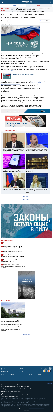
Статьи (14, 5)
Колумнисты (31, 376)
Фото (21, 374)
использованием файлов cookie (36, 408)
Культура (21, 371)
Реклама (12, 379)
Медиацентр (13, 376)
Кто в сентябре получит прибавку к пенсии (23, 9)
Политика (3, 368)
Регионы (3, 376)
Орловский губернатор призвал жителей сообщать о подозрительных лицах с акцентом (12, 255)
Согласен (26, 410)
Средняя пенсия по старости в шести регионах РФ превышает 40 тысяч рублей (31, 8)
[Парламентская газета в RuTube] (50, 371)
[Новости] (42, 21)
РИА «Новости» (15, 71)
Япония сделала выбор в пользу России (23, 74)
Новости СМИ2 (25, 196)
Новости (39, 5)
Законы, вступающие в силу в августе (12, 251)
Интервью (22, 376)
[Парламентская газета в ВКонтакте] (45, 371)
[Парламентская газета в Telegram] (47, 371)
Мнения (39, 374)
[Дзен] (47, 21)
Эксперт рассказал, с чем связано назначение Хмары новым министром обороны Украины (13, 266)
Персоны (30, 374)
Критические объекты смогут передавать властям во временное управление (11, 320)
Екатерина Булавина (8, 24)
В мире (21, 369)
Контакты (3, 379)
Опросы (12, 374)
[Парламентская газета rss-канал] (44, 371)
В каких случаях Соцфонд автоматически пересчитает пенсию (27, 11)
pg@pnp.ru (16, 396)
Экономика (22, 368)
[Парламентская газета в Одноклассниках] (49, 371)
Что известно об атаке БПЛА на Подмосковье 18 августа (10, 260)
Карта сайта (49, 383)
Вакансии (21, 379)
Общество (3, 369)
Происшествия (4, 371)
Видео (2, 374)
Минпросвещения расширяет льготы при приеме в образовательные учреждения (11, 325)
